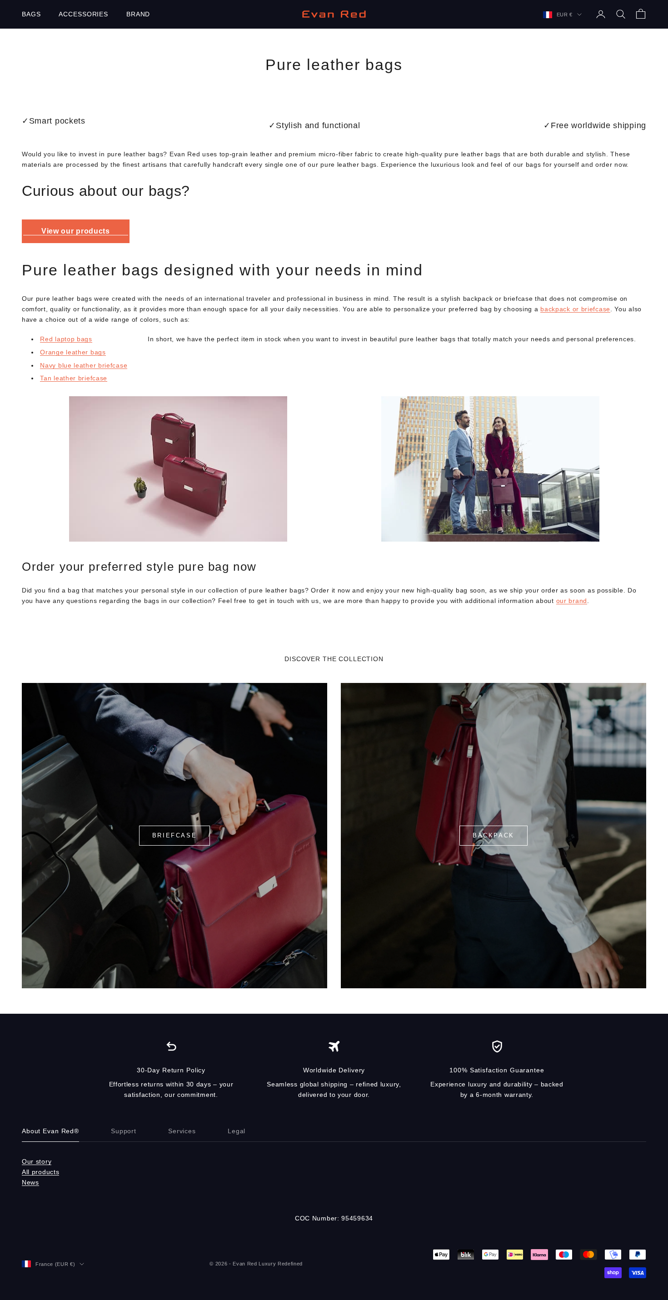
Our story (36, 1161)
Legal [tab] (236, 1131)
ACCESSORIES (83, 14)
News (30, 1182)
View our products (75, 231)
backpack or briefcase (575, 309)
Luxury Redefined (281, 1263)
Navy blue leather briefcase (83, 365)
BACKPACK (493, 835)
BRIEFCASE (174, 835)
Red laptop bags (66, 339)
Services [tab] (182, 1131)
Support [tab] (123, 1131)
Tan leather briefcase (73, 378)
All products (40, 1171)
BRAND (138, 14)
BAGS (31, 14)
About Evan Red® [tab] (50, 1131)
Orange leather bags (72, 352)
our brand (571, 600)
